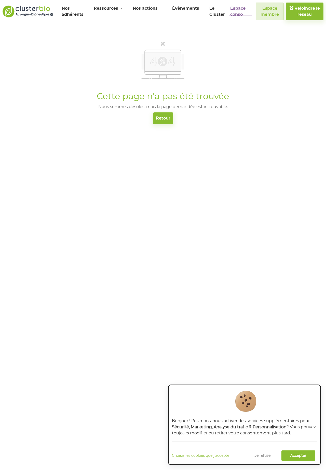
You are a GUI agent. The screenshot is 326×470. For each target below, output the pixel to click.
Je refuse (262, 455)
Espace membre (270, 11)
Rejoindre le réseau (306, 11)
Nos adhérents (73, 11)
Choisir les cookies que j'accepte (200, 455)
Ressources (106, 8)
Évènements (185, 8)
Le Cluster (217, 11)
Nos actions (146, 8)
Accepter (298, 455)
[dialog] (244, 425)
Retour (163, 118)
